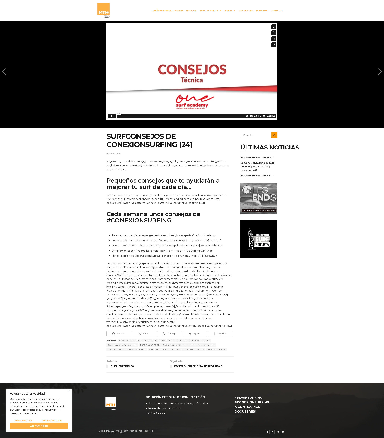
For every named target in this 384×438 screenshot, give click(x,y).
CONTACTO (277, 10)
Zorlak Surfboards (216, 349)
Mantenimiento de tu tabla (201, 345)
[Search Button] (275, 135)
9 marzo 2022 (113, 153)
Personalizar (23, 420)
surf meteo (161, 349)
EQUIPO (179, 10)
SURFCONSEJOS (195, 349)
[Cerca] (69, 391)
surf (151, 349)
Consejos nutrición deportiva (122, 345)
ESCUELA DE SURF (149, 345)
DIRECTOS (262, 10)
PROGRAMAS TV (209, 10)
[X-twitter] (273, 432)
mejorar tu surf (115, 349)
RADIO (228, 10)
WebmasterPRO (117, 433)
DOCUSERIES (246, 10)
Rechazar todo (52, 420)
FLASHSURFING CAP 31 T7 (256, 157)
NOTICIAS (191, 10)
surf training (177, 349)
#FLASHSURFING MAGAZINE (159, 341)
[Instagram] (278, 432)
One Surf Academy (136, 349)
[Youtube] (283, 432)
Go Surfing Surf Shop (173, 345)
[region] (39, 410)
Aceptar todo (39, 426)
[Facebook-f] (268, 432)
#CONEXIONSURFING (138, 220)
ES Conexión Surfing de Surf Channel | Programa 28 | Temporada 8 (257, 166)
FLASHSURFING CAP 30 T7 (256, 175)
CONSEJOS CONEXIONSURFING (193, 341)
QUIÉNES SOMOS (162, 10)
